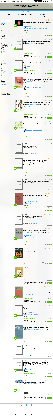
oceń (51, 20)
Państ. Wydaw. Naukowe (31, 366)
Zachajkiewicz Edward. (28, 235)
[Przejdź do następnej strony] (50, 19)
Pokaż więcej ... (3, 49)
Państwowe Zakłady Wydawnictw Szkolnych (34, 63)
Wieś (33, 28)
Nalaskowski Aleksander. (28, 253)
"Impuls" (27, 251)
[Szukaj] (44, 14)
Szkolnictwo (26, 28)
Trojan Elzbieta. (26, 351)
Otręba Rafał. (26, 45)
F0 (43, 1)
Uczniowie (30, 221)
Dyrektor (25, 47)
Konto (21, 1)
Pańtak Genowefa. (27, 128)
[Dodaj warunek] (42, 14)
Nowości (9, 1)
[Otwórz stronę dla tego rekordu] (19, 23)
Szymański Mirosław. (27, 26)
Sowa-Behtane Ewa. (27, 149)
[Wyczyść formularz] (42, 16)
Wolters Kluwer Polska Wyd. (33, 45)
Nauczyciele (26, 108)
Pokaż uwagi (26, 30)
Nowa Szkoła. (33, 188)
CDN (27, 164)
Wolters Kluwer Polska (31, 43)
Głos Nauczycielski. (34, 223)
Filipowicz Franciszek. (32, 106)
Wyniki (5, 1)
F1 (45, 1)
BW (37, 1)
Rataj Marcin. (26, 106)
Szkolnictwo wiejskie (37, 28)
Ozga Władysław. (27, 66)
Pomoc (17, 1)
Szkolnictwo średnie (40, 87)
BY (41, 1)
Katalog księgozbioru (26, 11)
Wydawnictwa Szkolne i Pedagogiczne (33, 104)
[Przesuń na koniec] (51, 19)
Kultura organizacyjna (27, 186)
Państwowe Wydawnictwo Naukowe (33, 23)
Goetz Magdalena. (27, 219)
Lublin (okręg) (31, 237)
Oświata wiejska (44, 28)
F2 (47, 1)
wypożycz (49, 35)
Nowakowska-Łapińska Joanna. (30, 85)
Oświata (30, 28)
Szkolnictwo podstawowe (28, 87)
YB (39, 1)
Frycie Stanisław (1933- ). (29, 312)
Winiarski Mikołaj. (34, 128)
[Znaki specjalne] (44, 16)
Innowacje (35, 237)
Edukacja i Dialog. (34, 153)
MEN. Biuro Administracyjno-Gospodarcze (34, 81)
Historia (13, 1)
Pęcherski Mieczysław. (28, 201)
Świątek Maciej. (34, 201)
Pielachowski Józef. (31, 168)
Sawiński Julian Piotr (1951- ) (29, 184)
